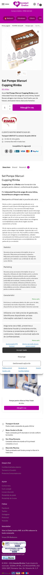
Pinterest (5, 517)
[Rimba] (9, 122)
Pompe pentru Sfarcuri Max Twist (21, 401)
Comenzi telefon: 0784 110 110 (21, 11)
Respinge (21, 357)
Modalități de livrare (9, 498)
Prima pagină (6, 26)
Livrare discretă (7, 492)
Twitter (4, 511)
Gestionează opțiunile (21, 363)
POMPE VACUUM (17, 26)
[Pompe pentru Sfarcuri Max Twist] (21, 374)
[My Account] (34, 4)
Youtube (5, 521)
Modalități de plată (9, 495)
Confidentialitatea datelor (11, 467)
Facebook (5, 508)
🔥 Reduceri (9, 18)
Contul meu (6, 486)
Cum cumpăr (6, 489)
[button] (38, 4)
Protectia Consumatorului (11, 473)
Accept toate (21, 350)
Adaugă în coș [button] (21, 408)
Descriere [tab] (6, 167)
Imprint (38, 368)
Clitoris (32, 18)
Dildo (41, 18)
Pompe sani (29, 26)
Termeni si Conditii (9, 470)
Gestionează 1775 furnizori (12, 345)
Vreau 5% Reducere (9, 537)
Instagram (5, 514)
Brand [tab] (14, 167)
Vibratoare (21, 18)
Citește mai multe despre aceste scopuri (30, 345)
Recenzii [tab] (24, 167)
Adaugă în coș (27, 107)
